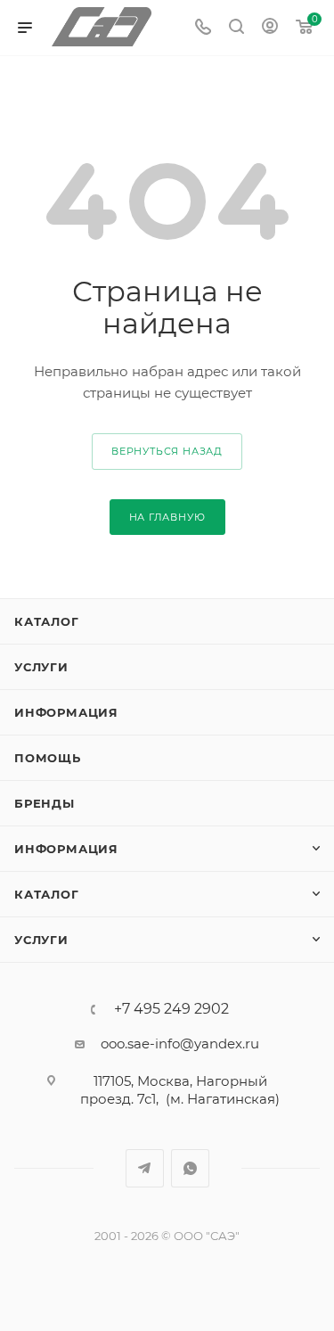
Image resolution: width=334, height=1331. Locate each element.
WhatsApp (190, 1168)
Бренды (44, 803)
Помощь (47, 758)
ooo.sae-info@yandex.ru (180, 1043)
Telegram (145, 1168)
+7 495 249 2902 (171, 1009)
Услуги (41, 667)
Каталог (46, 621)
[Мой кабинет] (270, 28)
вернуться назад (167, 451)
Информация (66, 712)
